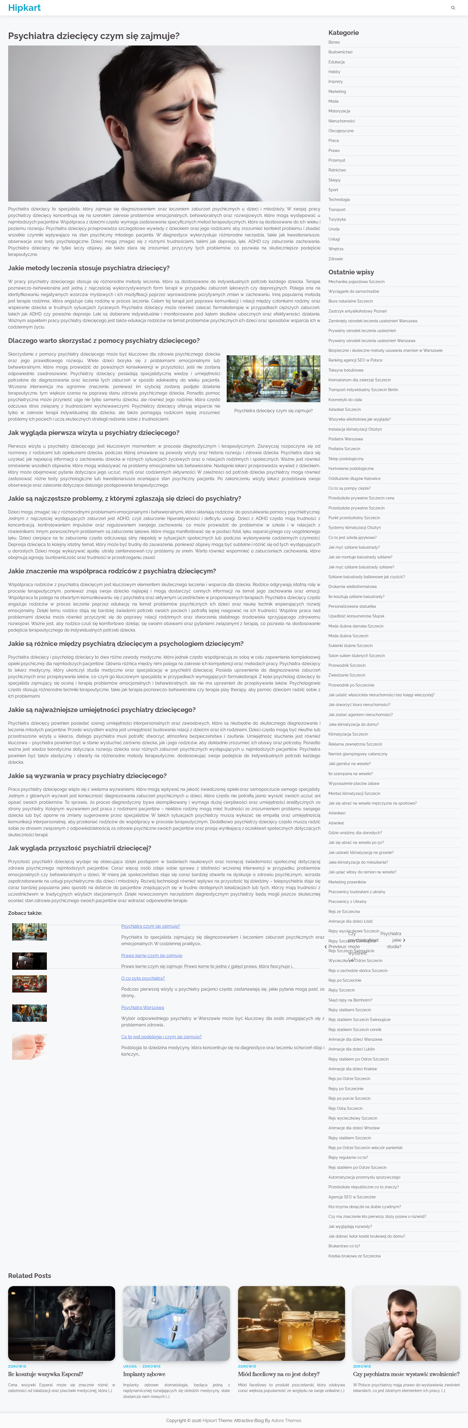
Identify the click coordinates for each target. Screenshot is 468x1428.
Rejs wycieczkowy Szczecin (353, 1118)
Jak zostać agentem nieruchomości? (361, 715)
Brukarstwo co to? (344, 1246)
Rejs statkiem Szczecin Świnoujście (360, 1019)
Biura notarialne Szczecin (351, 301)
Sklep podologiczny (346, 459)
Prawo (334, 150)
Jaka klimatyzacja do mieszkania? (358, 862)
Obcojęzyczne (341, 131)
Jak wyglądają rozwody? (350, 1226)
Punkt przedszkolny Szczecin (354, 518)
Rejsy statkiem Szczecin (350, 1138)
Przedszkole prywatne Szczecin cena (361, 498)
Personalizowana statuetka (352, 606)
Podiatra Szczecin (344, 449)
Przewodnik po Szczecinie (351, 685)
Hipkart (24, 7)
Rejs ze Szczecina (344, 911)
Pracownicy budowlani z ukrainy (357, 892)
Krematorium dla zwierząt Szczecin (360, 380)
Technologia (339, 199)
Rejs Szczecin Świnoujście (351, 951)
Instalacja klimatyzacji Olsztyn (355, 429)
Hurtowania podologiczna (351, 468)
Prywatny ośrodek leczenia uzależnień (362, 330)
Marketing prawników (347, 882)
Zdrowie (336, 259)
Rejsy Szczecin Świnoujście (352, 941)
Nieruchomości (342, 121)
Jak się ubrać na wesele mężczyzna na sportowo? (373, 803)
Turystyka (337, 219)
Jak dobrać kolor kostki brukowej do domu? (367, 1236)
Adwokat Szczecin (345, 409)
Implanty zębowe (144, 1374)
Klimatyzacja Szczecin (348, 734)
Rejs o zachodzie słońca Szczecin (358, 970)
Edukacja (337, 62)
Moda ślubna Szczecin (348, 636)
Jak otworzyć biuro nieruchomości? (360, 704)
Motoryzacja (339, 111)
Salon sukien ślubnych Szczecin (357, 655)
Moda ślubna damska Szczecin (356, 626)
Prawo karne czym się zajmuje (151, 955)
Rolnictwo (337, 170)
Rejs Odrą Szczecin (346, 1108)
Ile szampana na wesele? (351, 774)
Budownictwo (340, 52)
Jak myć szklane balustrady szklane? (361, 567)
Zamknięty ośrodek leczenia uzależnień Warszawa (373, 321)
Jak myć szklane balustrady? (354, 547)
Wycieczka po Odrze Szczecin (355, 960)
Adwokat (336, 823)
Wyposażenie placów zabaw (354, 783)
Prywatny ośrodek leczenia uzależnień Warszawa (372, 341)
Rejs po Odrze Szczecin (349, 1078)
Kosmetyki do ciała (345, 400)
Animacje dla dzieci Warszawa (355, 1039)
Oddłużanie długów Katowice (355, 478)
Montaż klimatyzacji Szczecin (354, 793)
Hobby (334, 72)
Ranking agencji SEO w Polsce (355, 360)
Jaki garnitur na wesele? (350, 764)
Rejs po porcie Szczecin (349, 1098)
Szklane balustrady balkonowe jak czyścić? (367, 577)
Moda (334, 101)
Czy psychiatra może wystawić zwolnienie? (406, 1374)
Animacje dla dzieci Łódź (351, 921)
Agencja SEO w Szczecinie (352, 1197)
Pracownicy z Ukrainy (348, 901)
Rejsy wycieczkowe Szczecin (354, 931)
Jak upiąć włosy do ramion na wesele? (362, 872)
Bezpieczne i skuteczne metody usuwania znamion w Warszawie (386, 350)
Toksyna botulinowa (346, 370)
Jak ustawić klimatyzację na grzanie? (361, 852)
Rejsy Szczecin (342, 990)
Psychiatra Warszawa (142, 1007)
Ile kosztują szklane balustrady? (357, 596)
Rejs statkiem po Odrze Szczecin (357, 1167)
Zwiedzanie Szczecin (347, 675)
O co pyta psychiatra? (143, 978)
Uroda (334, 229)
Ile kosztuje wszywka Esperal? (45, 1374)
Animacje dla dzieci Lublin (352, 1049)
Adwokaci (337, 813)
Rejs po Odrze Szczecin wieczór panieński (365, 1148)
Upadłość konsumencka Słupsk (356, 616)
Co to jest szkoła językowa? (353, 537)
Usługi (334, 239)
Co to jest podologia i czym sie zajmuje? (161, 1036)
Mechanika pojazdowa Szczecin (357, 281)
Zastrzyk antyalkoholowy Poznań (358, 311)
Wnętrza (336, 249)
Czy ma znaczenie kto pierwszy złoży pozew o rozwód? (377, 1216)
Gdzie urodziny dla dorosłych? (355, 833)
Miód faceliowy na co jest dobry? (279, 1374)
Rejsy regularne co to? (348, 1157)
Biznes (334, 42)
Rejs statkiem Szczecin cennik (355, 1029)
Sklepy (335, 180)
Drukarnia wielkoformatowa (353, 586)
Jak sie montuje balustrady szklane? (360, 557)
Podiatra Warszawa (346, 439)
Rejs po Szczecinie (345, 980)
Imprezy (336, 81)
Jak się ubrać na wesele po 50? (356, 842)
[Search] (453, 8)
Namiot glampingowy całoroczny (358, 754)
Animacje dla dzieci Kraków (353, 1069)
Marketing (337, 91)
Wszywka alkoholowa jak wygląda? (360, 419)
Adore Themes (286, 1420)
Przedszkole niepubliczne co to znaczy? (364, 1187)
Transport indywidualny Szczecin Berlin (363, 390)
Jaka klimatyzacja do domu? (354, 724)
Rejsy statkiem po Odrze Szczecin (359, 1059)
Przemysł (337, 160)
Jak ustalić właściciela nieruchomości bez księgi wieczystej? (382, 695)
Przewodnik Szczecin (347, 665)
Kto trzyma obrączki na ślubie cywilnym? (365, 1207)
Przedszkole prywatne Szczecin (357, 508)
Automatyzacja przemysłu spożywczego (364, 1177)
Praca (334, 140)
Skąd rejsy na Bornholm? (350, 1000)
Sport (333, 190)
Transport (337, 209)
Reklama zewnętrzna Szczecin (355, 744)
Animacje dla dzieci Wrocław (354, 1128)
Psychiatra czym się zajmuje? (150, 926)
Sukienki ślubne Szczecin (351, 645)
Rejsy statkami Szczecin (350, 1010)
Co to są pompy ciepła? (350, 488)
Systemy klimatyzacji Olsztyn (355, 527)
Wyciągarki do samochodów (354, 291)
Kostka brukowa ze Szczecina (355, 1256)
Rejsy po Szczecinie (346, 1089)
